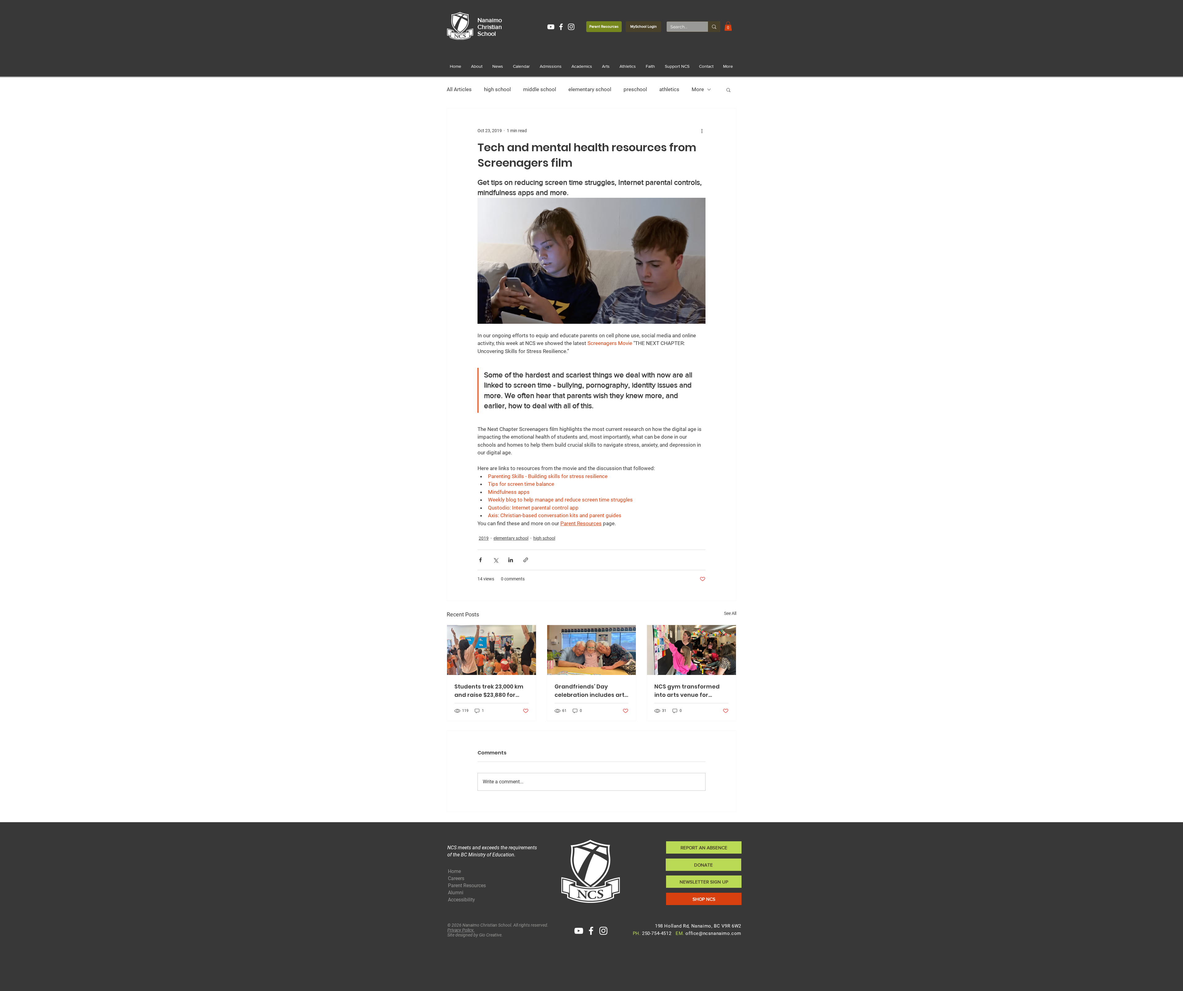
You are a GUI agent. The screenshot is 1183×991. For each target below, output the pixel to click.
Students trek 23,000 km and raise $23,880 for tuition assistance (488, 691)
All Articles (459, 89)
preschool (635, 89)
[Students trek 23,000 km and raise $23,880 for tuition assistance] (491, 650)
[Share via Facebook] (480, 560)
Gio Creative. (491, 934)
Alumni (455, 893)
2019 (484, 538)
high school (497, 89)
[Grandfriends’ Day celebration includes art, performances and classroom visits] (591, 650)
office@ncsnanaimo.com (713, 933)
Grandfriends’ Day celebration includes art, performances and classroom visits (590, 691)
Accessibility (461, 900)
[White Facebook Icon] (561, 26)
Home (454, 871)
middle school (539, 89)
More (698, 89)
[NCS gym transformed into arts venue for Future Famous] (691, 650)
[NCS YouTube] (551, 26)
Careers (456, 878)
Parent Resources (467, 885)
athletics (669, 89)
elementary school (589, 89)
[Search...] (714, 27)
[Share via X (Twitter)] (495, 560)
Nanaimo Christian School (490, 27)
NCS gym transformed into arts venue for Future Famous (687, 691)
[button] (728, 26)
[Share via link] (526, 560)
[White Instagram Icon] (571, 26)
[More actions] (701, 130)
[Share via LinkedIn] (511, 560)
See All (730, 613)
